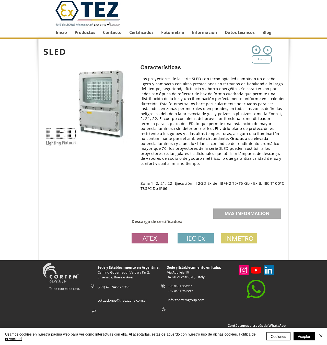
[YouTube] (256, 270)
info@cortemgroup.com (186, 300)
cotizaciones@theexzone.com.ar (122, 300)
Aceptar (304, 336)
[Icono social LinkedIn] (269, 270)
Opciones (278, 336)
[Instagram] (244, 270)
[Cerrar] (321, 336)
